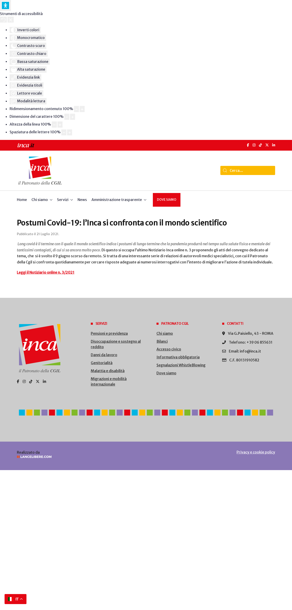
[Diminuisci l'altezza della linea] (54, 124)
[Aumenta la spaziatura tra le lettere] (69, 132)
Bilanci (162, 341)
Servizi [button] (62, 199)
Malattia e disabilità (108, 370)
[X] (267, 145)
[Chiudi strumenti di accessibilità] (11, 20)
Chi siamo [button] (39, 199)
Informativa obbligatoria (178, 357)
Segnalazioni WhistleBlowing (181, 365)
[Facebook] (248, 145)
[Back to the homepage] (40, 170)
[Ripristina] (3, 20)
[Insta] (24, 381)
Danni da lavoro (104, 355)
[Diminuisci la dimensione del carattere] (66, 117)
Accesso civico (168, 349)
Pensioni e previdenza (109, 333)
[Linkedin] (44, 381)
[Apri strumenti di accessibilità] (5, 5)
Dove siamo (166, 200)
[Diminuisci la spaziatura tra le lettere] (63, 132)
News (82, 199)
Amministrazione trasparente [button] (116, 199)
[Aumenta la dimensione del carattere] (72, 117)
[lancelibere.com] (77, 457)
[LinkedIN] (273, 145)
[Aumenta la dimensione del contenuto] (82, 109)
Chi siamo (164, 333)
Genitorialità (101, 362)
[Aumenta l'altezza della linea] (60, 124)
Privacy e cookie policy (256, 452)
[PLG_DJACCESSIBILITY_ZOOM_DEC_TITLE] (76, 109)
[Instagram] (254, 145)
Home (22, 199)
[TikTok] (260, 145)
